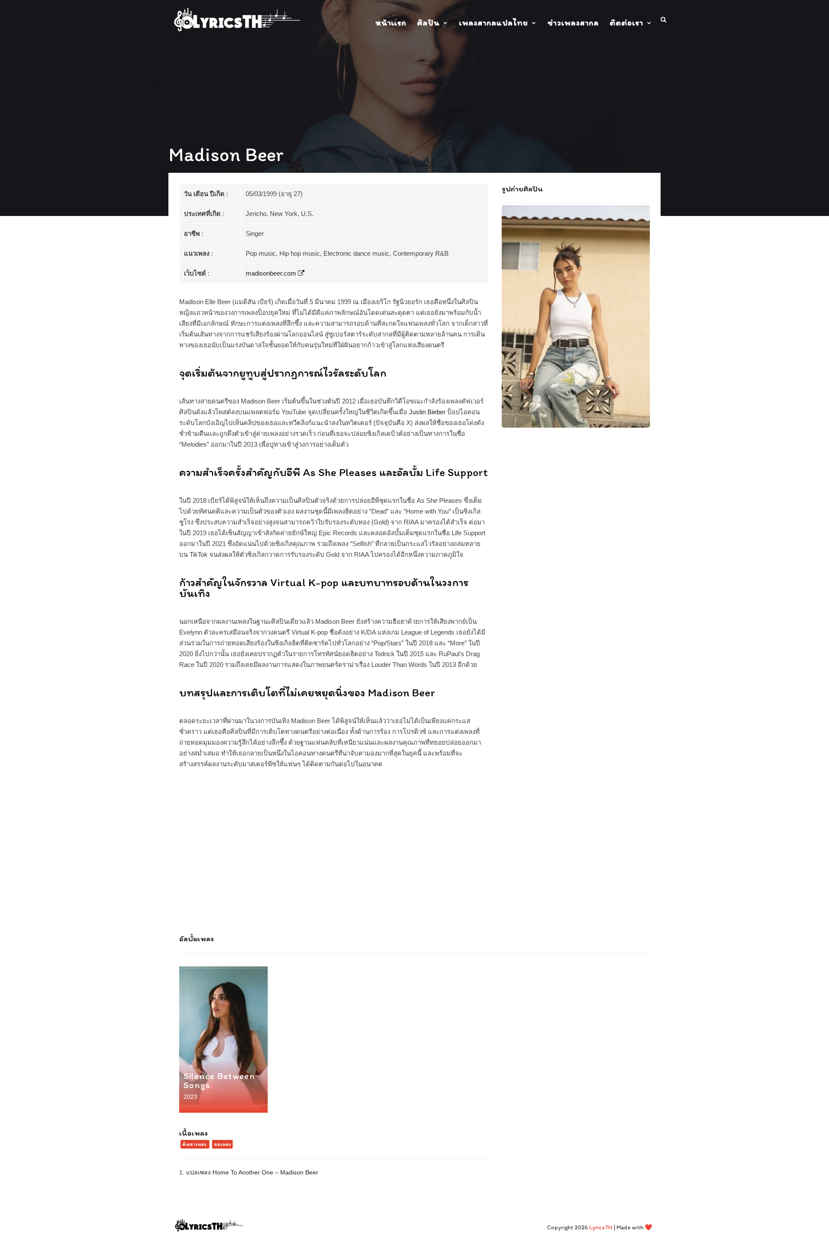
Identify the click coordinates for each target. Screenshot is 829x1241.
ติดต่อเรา (626, 23)
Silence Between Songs (219, 1080)
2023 (190, 1096)
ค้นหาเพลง (194, 1144)
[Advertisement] (414, 855)
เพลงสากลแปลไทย (493, 23)
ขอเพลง (222, 1144)
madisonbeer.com (272, 273)
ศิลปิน (428, 23)
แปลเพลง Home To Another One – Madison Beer (252, 1172)
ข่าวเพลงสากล (573, 23)
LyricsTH (600, 1227)
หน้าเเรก (390, 23)
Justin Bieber (427, 412)
